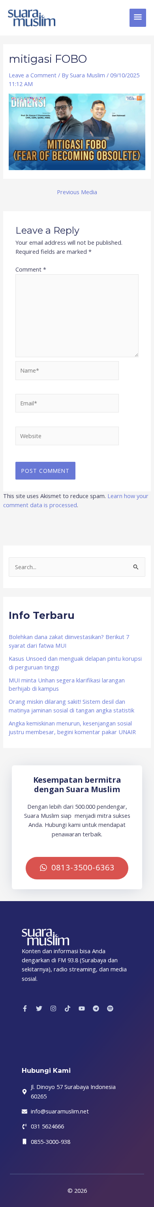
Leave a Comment (32, 75)
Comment (30, 269)
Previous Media (77, 192)
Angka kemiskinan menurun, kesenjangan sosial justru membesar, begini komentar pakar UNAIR (72, 727)
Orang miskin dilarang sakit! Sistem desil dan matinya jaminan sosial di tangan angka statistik (71, 705)
